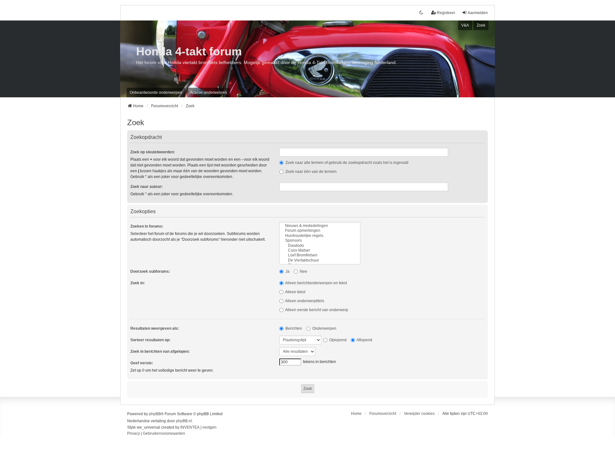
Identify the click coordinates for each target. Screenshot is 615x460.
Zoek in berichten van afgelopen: (160, 351)
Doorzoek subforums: (150, 271)
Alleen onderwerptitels (304, 301)
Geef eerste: (141, 363)
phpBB (155, 414)
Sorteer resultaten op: (150, 340)
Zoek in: (137, 283)
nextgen (209, 427)
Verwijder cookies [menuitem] (419, 413)
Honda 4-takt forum (189, 51)
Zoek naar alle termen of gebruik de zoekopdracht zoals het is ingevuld (346, 162)
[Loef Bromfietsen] (320, 255)
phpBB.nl (184, 421)
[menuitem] (133, 433)
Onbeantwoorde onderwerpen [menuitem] (156, 92)
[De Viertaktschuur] (320, 260)
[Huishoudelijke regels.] (320, 235)
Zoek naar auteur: (146, 186)
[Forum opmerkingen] (320, 230)
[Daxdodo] (320, 245)
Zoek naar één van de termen (310, 171)
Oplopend (337, 340)
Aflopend (364, 340)
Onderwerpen (323, 328)
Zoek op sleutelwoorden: (152, 152)
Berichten (293, 328)
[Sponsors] (320, 240)
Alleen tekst (294, 292)
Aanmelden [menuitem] (478, 13)
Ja (287, 271)
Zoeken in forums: (146, 226)
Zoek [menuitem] (481, 25)
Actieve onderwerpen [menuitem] (208, 92)
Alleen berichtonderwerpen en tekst (315, 283)
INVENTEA (190, 427)
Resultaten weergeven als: (154, 328)
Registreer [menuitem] (446, 13)
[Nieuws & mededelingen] (320, 225)
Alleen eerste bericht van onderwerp (316, 310)
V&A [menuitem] (465, 25)
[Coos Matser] (320, 250)
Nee (303, 271)
